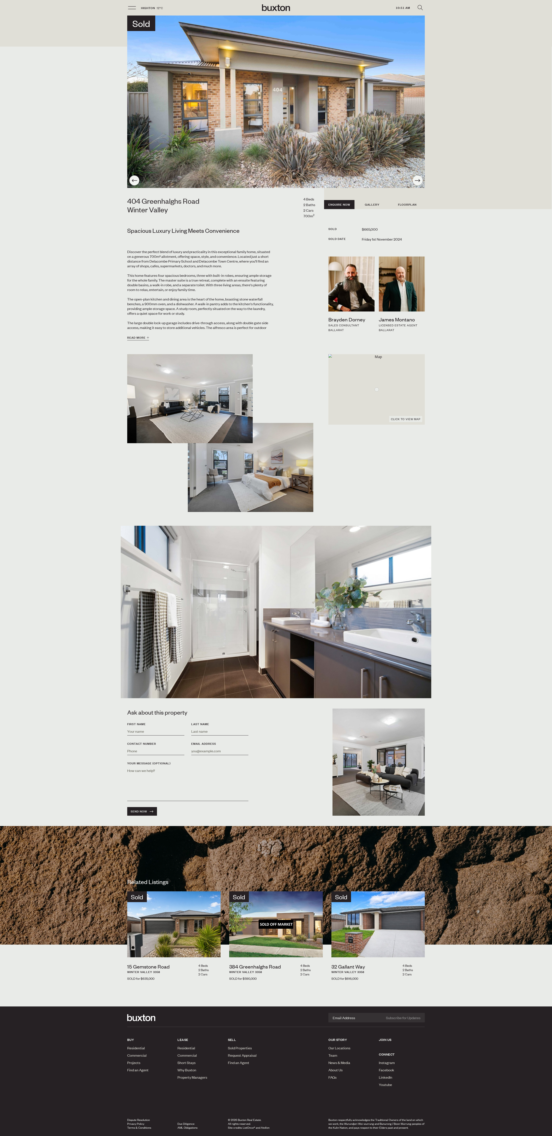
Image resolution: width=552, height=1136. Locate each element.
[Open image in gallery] (250, 467)
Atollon (265, 1128)
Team (332, 1055)
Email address (203, 744)
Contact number (141, 744)
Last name (200, 724)
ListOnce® (249, 1128)
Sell (232, 1039)
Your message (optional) (149, 763)
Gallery (372, 205)
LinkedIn (385, 1077)
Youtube (385, 1084)
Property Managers (192, 1077)
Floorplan (407, 205)
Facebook (386, 1069)
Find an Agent (138, 1069)
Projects (133, 1062)
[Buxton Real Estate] (150, 1017)
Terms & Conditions (139, 1128)
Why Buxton (186, 1069)
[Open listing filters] (420, 8)
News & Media (339, 1062)
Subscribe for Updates (403, 1017)
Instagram (387, 1062)
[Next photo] (418, 180)
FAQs (332, 1077)
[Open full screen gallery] (276, 102)
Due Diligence (185, 1124)
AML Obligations (187, 1128)
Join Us (385, 1039)
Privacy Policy (135, 1124)
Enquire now (339, 205)
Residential (136, 1047)
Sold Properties (240, 1047)
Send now (139, 811)
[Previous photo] (134, 180)
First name (136, 724)
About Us (335, 1069)
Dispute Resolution (138, 1120)
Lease (182, 1039)
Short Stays (186, 1062)
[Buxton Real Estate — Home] (276, 7)
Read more (136, 338)
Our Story (337, 1039)
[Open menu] (132, 8)
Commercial (137, 1055)
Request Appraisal (242, 1055)
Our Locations (339, 1047)
